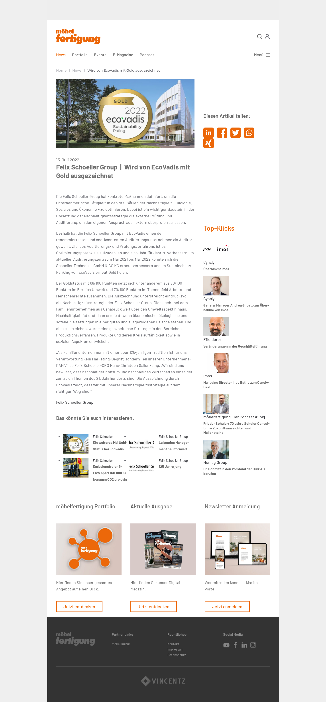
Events (100, 54)
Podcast (147, 54)
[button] (259, 36)
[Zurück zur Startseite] (78, 36)
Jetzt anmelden (227, 606)
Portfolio (80, 54)
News (61, 54)
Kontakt (173, 644)
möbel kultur (121, 644)
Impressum (175, 649)
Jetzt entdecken (79, 606)
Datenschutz (176, 655)
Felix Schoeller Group (74, 402)
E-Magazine (123, 54)
